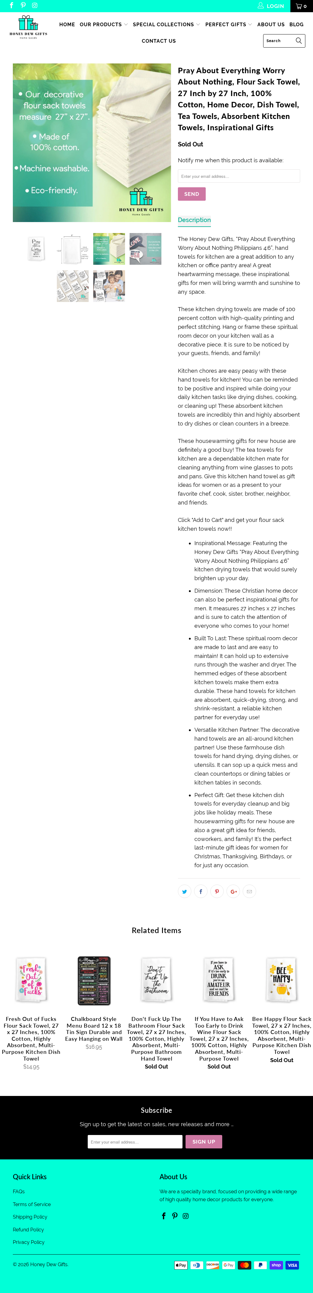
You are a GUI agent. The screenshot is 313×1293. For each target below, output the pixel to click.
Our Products (101, 24)
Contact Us (159, 41)
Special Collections (164, 24)
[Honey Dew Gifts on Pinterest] (22, 6)
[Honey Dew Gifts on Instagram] (34, 6)
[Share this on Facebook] (201, 891)
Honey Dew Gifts (49, 1264)
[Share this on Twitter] (184, 891)
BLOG (296, 24)
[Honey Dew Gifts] (28, 27)
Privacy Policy (29, 1242)
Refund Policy (28, 1230)
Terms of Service (32, 1204)
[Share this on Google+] (233, 891)
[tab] (194, 221)
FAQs (19, 1191)
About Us (271, 24)
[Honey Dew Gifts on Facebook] (11, 6)
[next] (163, 142)
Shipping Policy (30, 1217)
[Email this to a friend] (249, 891)
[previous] (21, 142)
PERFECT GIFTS (226, 24)
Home (67, 24)
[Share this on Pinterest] (217, 891)
